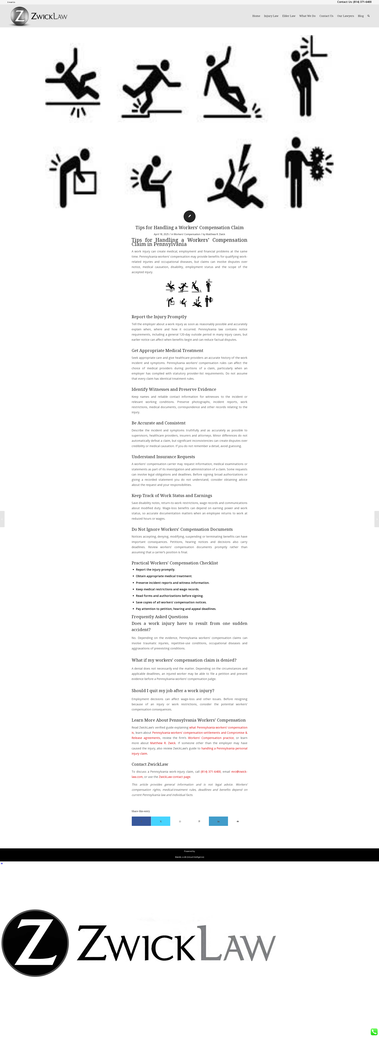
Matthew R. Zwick (215, 234)
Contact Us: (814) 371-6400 (354, 2)
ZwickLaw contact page (174, 777)
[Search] (368, 15)
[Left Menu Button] (2, 863)
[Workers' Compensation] (189, 121)
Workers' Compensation (187, 234)
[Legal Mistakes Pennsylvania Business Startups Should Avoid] (376, 519)
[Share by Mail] (237, 821)
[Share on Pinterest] (199, 821)
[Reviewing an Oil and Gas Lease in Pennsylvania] (2, 519)
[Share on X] (160, 821)
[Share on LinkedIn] (218, 821)
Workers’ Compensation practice (211, 738)
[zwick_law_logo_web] (38, 15)
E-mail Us (11, 2)
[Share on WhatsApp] (180, 821)
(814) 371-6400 (211, 772)
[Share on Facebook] (141, 821)
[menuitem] (11, 2)
